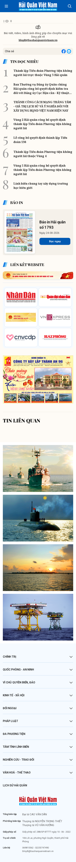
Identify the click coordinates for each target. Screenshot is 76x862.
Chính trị (9, 656)
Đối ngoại (9, 708)
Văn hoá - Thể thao (17, 772)
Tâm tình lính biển (16, 746)
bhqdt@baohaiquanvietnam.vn (38, 40)
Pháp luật (10, 721)
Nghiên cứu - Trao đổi (18, 759)
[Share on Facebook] (64, 51)
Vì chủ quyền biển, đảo (19, 682)
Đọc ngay (55, 241)
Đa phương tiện (14, 734)
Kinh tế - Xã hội (13, 695)
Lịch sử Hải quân (15, 785)
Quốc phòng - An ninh (18, 669)
